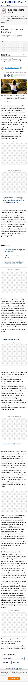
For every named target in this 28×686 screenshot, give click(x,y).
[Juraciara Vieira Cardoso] (2, 68)
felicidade (20, 658)
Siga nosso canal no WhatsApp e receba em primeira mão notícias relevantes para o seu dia (13, 200)
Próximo (26, 55)
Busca (25, 2)
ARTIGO (2, 26)
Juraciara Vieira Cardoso (12, 68)
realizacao (16, 662)
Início (2, 5)
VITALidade (8, 5)
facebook (5, 75)
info (21, 68)
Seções (2, 2)
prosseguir (14, 678)
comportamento (8, 658)
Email (4, 22)
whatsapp (12, 75)
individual (6, 662)
